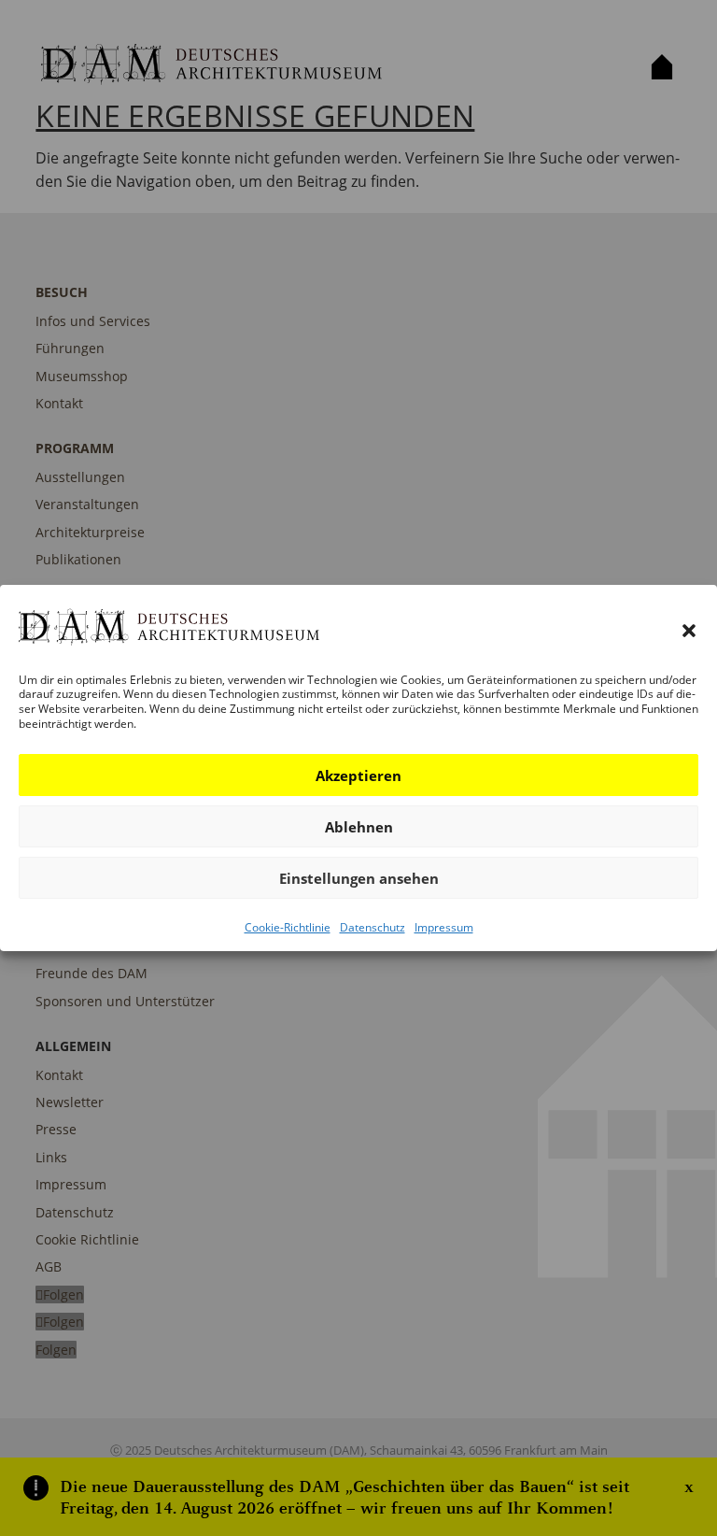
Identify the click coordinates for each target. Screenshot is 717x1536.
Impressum (444, 927)
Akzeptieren (358, 775)
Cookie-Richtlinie (287, 927)
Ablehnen (359, 827)
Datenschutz (372, 927)
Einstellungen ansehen (359, 878)
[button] (689, 630)
